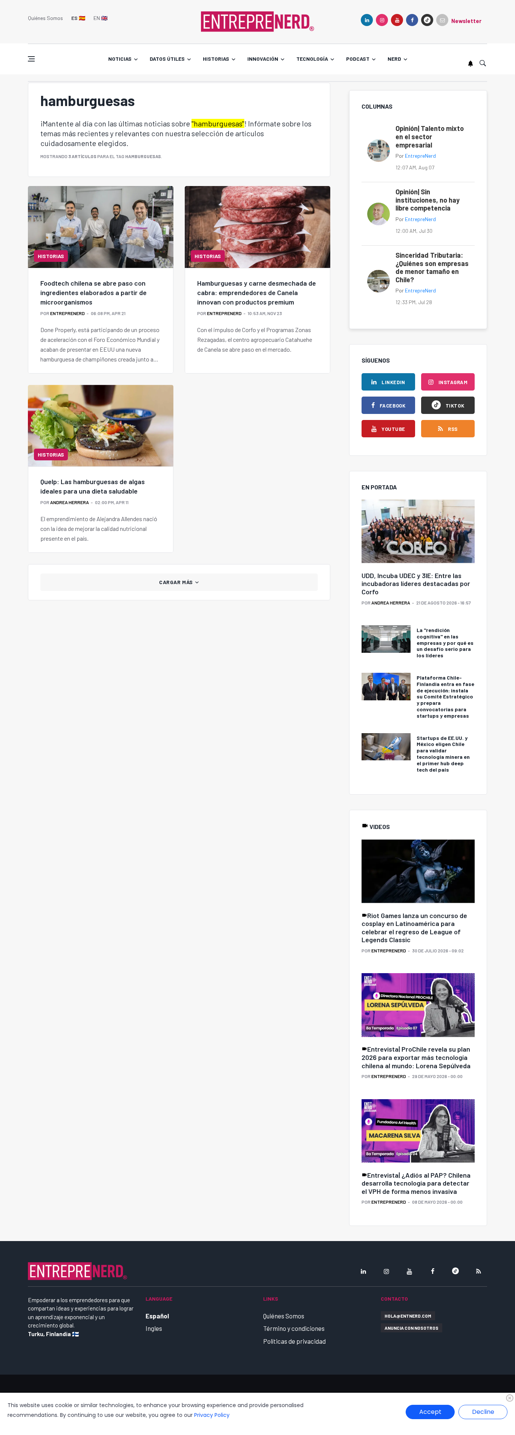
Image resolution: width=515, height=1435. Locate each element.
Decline (483, 1411)
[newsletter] (442, 20)
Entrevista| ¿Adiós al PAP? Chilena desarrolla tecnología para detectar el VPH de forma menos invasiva (416, 1183)
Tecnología (312, 58)
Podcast (357, 58)
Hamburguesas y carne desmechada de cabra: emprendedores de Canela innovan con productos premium (256, 292)
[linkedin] (367, 20)
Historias (216, 58)
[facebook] (412, 20)
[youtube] (397, 20)
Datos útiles (167, 58)
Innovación (262, 58)
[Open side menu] (31, 59)
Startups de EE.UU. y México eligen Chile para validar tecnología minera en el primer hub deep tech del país (443, 754)
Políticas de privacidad (294, 1341)
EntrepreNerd (67, 313)
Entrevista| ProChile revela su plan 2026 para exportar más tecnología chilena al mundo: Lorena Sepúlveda (416, 1057)
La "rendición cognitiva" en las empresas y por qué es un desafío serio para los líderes (445, 642)
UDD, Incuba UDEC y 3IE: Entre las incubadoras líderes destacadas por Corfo (416, 583)
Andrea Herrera (69, 502)
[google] (427, 20)
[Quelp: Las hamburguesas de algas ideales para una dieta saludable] (100, 425)
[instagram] (382, 20)
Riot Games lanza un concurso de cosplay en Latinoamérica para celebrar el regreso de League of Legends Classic (414, 927)
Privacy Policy (212, 1415)
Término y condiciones (294, 1328)
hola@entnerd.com (408, 1315)
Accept (430, 1411)
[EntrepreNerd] (257, 20)
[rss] (478, 1271)
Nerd (394, 58)
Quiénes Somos (45, 18)
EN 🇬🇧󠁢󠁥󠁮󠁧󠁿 (100, 18)
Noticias (120, 58)
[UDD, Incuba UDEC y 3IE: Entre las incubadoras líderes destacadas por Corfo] (418, 532)
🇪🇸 (78, 18)
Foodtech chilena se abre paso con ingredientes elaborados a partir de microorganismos (93, 292)
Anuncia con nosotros (411, 1327)
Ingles (154, 1328)
